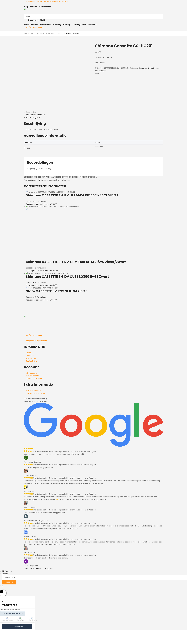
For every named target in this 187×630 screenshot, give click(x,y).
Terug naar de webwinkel (12, 614)
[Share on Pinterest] (112, 73)
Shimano (104, 71)
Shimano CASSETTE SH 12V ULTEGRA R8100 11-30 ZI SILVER (72, 195)
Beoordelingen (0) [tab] (33, 117)
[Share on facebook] (102, 73)
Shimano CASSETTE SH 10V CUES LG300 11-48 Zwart (67, 276)
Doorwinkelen (17, 626)
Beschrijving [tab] (31, 112)
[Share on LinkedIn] (106, 73)
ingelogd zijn (36, 180)
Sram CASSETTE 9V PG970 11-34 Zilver (56, 291)
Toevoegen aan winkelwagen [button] (38, 204)
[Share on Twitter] (104, 73)
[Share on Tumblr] (108, 73)
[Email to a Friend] (114, 73)
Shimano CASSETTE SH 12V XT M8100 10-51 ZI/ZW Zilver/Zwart (76, 262)
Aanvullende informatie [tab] (36, 115)
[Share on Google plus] (110, 73)
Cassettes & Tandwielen (149, 68)
